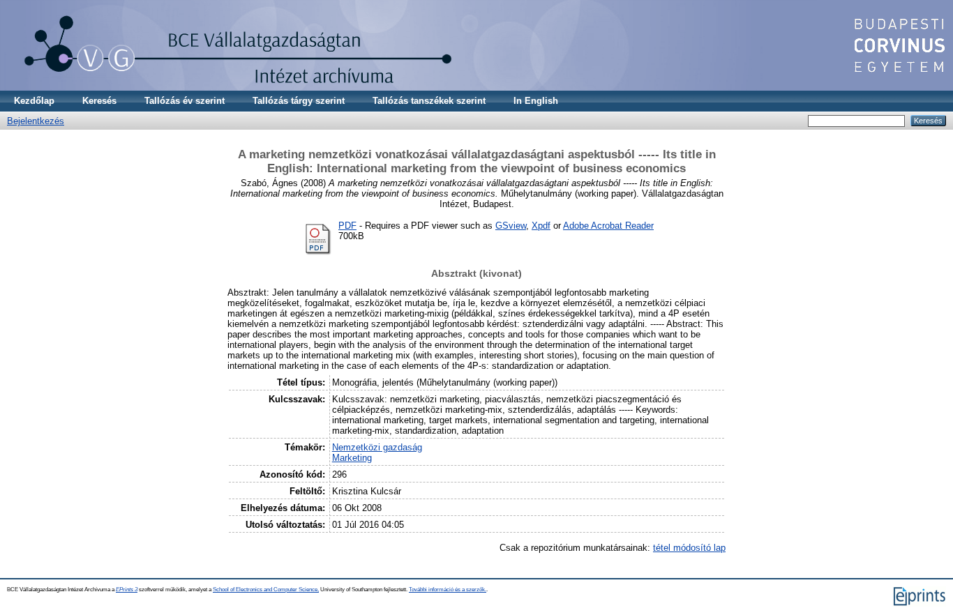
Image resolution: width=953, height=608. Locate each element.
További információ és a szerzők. (447, 589)
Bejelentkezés (35, 121)
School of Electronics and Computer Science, (266, 589)
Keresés (99, 101)
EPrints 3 (126, 589)
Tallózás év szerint (184, 101)
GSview (510, 225)
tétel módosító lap (689, 547)
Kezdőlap (34, 101)
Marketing (352, 458)
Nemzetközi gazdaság (377, 447)
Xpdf (541, 225)
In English (535, 101)
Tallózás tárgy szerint (299, 101)
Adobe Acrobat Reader (608, 225)
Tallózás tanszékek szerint (429, 101)
